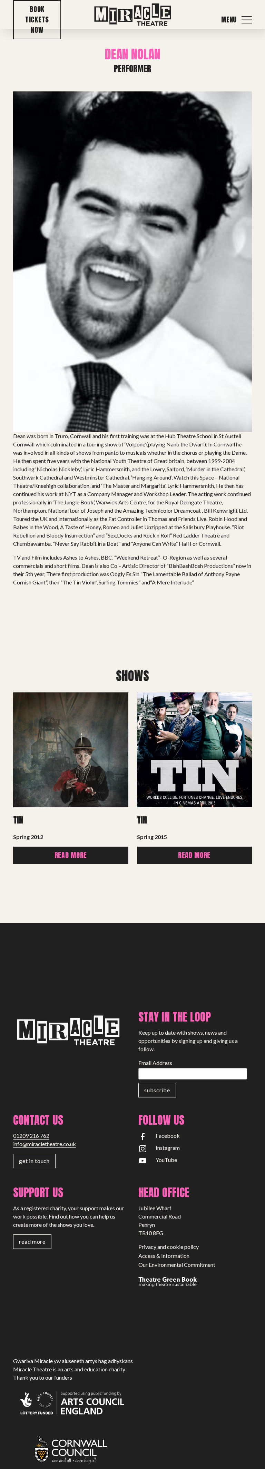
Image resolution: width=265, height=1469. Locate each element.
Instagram (168, 1147)
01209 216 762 (31, 1135)
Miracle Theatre (132, 15)
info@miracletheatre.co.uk (44, 1144)
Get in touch (34, 1160)
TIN (142, 820)
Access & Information (163, 1255)
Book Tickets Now (37, 19)
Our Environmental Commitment (176, 1264)
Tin (18, 820)
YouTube (166, 1159)
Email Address (155, 1062)
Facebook (168, 1135)
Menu (228, 19)
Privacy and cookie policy (168, 1246)
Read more (71, 855)
